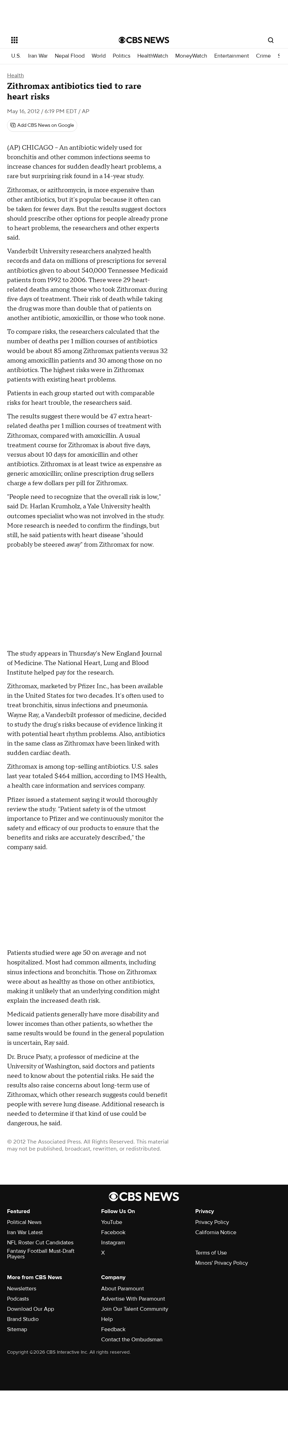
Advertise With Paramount (133, 1299)
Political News (24, 1222)
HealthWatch (152, 56)
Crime (263, 56)
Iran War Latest (25, 1232)
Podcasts (18, 1299)
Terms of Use (211, 1253)
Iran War (38, 56)
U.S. (16, 56)
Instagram (113, 1242)
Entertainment (231, 56)
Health (15, 75)
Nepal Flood (70, 56)
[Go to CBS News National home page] (144, 40)
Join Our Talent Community (134, 1309)
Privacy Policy (212, 1222)
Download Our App (30, 1309)
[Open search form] (271, 40)
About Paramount (122, 1288)
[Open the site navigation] (55, 40)
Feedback (113, 1329)
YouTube (111, 1222)
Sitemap (17, 1329)
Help (107, 1319)
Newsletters (21, 1288)
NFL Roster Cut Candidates (40, 1242)
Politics (121, 56)
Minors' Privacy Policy (221, 1263)
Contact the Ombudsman (132, 1339)
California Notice (215, 1232)
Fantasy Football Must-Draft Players (40, 1253)
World (99, 56)
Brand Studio (23, 1319)
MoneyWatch (191, 56)
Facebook (113, 1232)
